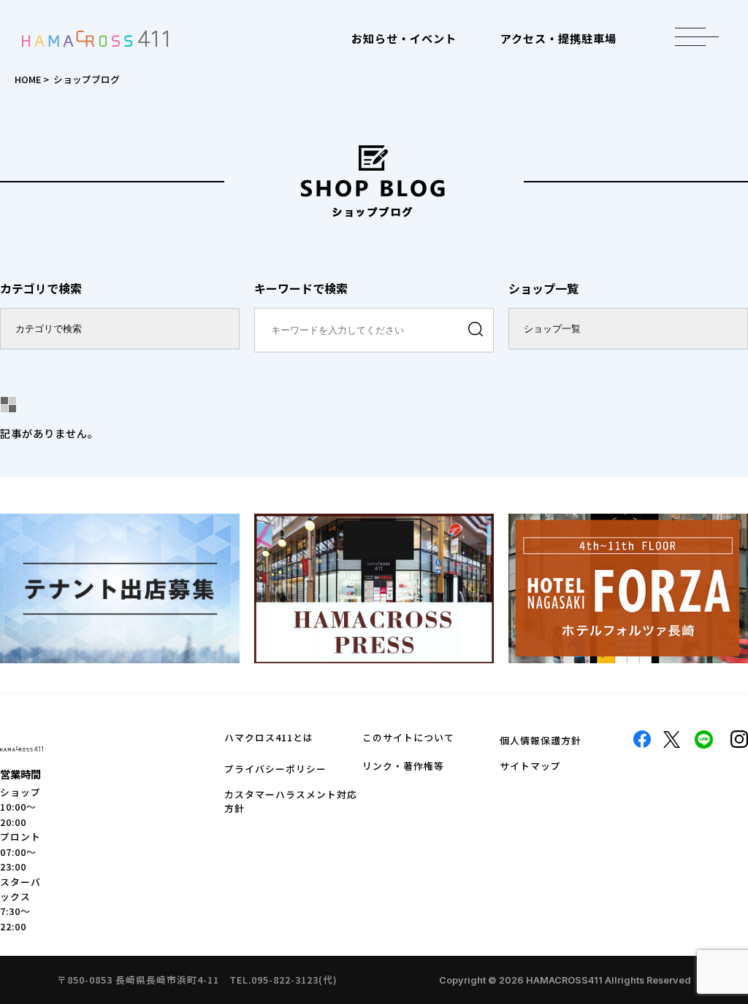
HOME (28, 79)
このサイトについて (408, 737)
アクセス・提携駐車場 (558, 38)
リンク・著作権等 (403, 766)
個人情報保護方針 (540, 740)
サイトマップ (530, 766)
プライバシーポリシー (275, 769)
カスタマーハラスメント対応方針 (290, 801)
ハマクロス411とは (268, 737)
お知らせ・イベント (404, 38)
